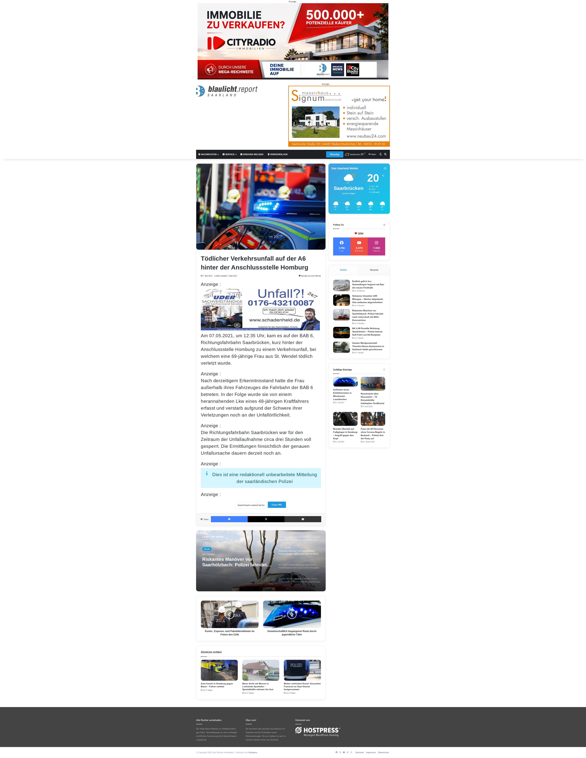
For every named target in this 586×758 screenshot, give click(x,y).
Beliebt (343, 270)
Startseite (359, 752)
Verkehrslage (278, 154)
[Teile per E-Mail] (302, 519)
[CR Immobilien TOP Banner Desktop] (293, 41)
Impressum (371, 752)
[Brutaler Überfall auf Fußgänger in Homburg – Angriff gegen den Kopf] (345, 419)
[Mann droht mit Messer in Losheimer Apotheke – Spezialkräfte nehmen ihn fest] (260, 670)
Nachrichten (208, 154)
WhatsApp (335, 154)
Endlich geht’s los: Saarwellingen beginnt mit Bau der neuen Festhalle (368, 284)
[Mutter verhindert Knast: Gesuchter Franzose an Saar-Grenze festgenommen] (302, 670)
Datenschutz (383, 752)
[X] (266, 519)
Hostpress (252, 752)
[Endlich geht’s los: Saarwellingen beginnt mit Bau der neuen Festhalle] (341, 285)
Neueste (374, 270)
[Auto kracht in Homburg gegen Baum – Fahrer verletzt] (219, 670)
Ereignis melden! (253, 154)
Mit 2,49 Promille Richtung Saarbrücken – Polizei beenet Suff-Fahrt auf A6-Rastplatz (367, 331)
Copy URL (277, 504)
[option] (261, 560)
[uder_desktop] (260, 328)
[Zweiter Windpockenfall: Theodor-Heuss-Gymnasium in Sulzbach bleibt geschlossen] (341, 347)
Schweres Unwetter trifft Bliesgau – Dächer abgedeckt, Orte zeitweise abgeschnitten (367, 299)
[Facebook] (229, 519)
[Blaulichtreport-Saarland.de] (227, 91)
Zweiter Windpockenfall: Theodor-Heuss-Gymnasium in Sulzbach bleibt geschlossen (368, 346)
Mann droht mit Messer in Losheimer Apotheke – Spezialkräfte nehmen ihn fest (257, 686)
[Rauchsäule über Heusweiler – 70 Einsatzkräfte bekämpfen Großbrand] (373, 384)
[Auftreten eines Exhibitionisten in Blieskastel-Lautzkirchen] (345, 382)
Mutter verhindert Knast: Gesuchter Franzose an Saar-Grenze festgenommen (302, 686)
